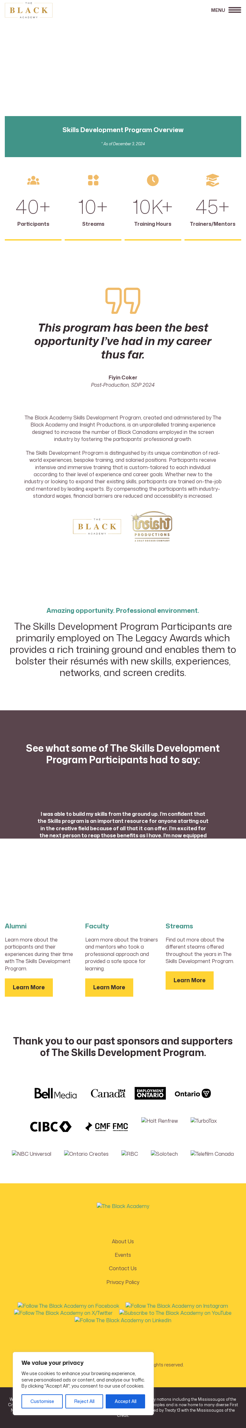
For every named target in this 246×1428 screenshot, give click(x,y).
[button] (68, 1304)
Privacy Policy (122, 1282)
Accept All (125, 1401)
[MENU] (234, 12)
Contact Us (123, 1268)
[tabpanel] (123, 838)
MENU (218, 10)
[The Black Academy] (37, 10)
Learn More (29, 987)
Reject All (84, 1401)
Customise (42, 1401)
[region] (83, 1383)
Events (123, 1254)
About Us (123, 1241)
